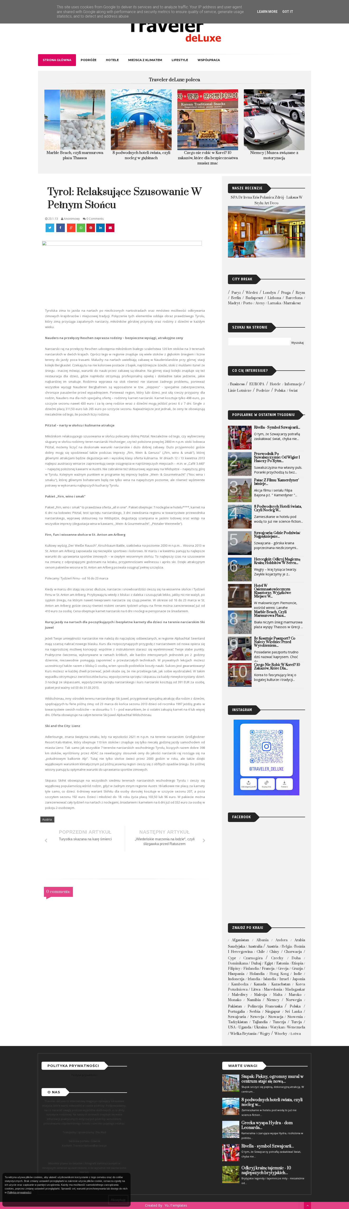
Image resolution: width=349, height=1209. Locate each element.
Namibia (254, 1000)
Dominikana (238, 963)
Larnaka (274, 303)
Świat (293, 390)
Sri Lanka (293, 1011)
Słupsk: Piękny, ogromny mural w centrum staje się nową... (272, 1079)
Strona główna (57, 60)
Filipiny (234, 968)
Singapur (272, 1011)
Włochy (280, 1034)
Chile (261, 952)
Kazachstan (280, 984)
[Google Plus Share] (71, 228)
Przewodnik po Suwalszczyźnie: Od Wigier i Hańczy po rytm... (277, 457)
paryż (236, 293)
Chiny (274, 952)
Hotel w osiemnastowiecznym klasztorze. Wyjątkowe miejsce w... (272, 591)
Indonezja (236, 979)
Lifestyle (180, 60)
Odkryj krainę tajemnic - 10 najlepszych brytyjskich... (266, 1171)
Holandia (257, 974)
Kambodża (239, 984)
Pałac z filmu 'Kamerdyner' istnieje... (276, 482)
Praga (286, 293)
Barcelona (294, 298)
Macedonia (273, 989)
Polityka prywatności (84, 1075)
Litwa (255, 989)
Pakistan (235, 1006)
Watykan (277, 1027)
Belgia (287, 946)
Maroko (295, 995)
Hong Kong (279, 974)
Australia (255, 946)
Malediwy (240, 995)
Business (237, 384)
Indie (298, 974)
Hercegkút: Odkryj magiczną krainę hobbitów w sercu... (277, 561)
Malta (277, 995)
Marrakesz (292, 303)
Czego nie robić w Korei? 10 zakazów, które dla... (277, 667)
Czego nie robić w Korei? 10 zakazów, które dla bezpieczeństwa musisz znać (141, 158)
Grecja (283, 968)
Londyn (269, 293)
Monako (234, 1000)
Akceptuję (118, 1200)
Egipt (268, 963)
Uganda (244, 1027)
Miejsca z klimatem (145, 60)
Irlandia (254, 979)
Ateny (260, 303)
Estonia (282, 963)
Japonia (298, 979)
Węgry (265, 1034)
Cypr (232, 958)
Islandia (269, 979)
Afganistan (240, 940)
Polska (279, 390)
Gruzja (297, 968)
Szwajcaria (237, 1017)
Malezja (260, 995)
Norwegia (294, 1000)
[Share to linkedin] (100, 228)
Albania (262, 940)
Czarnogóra (253, 958)
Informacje (293, 384)
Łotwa (296, 1034)
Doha (296, 958)
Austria (47, 819)
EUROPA (256, 384)
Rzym (300, 293)
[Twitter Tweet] (50, 228)
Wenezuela (296, 1027)
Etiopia (297, 963)
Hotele (112, 60)
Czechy (277, 958)
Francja (268, 968)
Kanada (260, 984)
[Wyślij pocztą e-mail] (110, 228)
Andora (281, 940)
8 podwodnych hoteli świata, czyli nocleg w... (278, 508)
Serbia (255, 1011)
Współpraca (209, 60)
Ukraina (260, 1027)
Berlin (236, 298)
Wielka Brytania (243, 1034)
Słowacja (275, 1017)
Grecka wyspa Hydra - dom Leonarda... (267, 1125)
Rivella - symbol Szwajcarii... (277, 427)
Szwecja (257, 1017)
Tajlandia (260, 1022)
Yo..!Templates (176, 1205)
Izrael (284, 979)
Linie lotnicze (239, 390)
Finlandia (251, 968)
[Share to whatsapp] (81, 228)
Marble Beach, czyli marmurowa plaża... (270, 614)
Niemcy (273, 1000)
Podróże (88, 60)
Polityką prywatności (19, 1192)
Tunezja (279, 1022)
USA (232, 1027)
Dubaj (256, 963)
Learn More (267, 12)
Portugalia (236, 1011)
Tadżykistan (238, 1022)
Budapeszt (254, 298)
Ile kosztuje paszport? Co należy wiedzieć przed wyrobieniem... (274, 642)
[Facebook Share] (61, 228)
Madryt (234, 303)
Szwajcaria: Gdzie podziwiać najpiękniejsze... (277, 535)
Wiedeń (252, 293)
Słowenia (295, 1017)
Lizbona (274, 298)
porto (247, 303)
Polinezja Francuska (265, 1006)
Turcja (296, 1022)
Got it (287, 12)
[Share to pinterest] (90, 228)
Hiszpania (236, 974)
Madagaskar (295, 989)
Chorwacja (293, 952)
